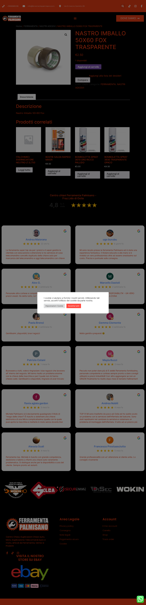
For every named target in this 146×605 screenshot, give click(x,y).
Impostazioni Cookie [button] (54, 306)
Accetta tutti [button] (73, 306)
